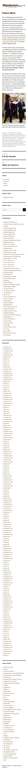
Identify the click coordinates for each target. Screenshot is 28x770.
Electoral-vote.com (9, 693)
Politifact (6, 723)
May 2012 (6, 635)
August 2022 (7, 405)
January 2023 (7, 395)
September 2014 (8, 582)
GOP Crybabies (8, 274)
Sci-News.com (8, 727)
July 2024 (6, 359)
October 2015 (7, 556)
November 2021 (8, 421)
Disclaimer (7, 179)
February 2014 (8, 597)
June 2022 (6, 409)
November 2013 (8, 603)
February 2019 (8, 476)
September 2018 (8, 486)
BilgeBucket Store (9, 197)
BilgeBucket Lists (8, 242)
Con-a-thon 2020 (9, 264)
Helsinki (4, 143)
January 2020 (7, 453)
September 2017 (8, 510)
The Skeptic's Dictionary (11, 750)
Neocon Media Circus (10, 296)
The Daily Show (8, 744)
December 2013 (8, 601)
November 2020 (8, 433)
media (8, 143)
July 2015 (6, 562)
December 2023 (8, 373)
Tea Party (4, 146)
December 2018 (8, 480)
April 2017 (6, 520)
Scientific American (9, 731)
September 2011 (8, 651)
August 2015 (7, 560)
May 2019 (6, 470)
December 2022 (8, 397)
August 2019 (7, 464)
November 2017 (8, 506)
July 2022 (6, 407)
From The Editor (8, 272)
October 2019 (7, 459)
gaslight (21, 141)
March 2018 (7, 498)
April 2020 (6, 447)
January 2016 (7, 550)
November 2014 (8, 578)
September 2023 (8, 379)
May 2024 (6, 363)
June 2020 (6, 443)
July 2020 (6, 441)
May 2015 (6, 566)
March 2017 (7, 522)
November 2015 (8, 554)
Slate (5, 733)
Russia (23, 144)
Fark (5, 697)
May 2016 (6, 542)
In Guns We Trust (8, 288)
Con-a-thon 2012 (9, 260)
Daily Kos (6, 689)
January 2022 (7, 417)
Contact (6, 185)
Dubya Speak (7, 691)
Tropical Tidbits (8, 756)
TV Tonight (7, 325)
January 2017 (7, 526)
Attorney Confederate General (12, 240)
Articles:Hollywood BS (10, 230)
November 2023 (8, 375)
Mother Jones (7, 719)
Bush (3, 140)
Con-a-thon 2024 (9, 266)
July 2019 (6, 466)
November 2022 (8, 399)
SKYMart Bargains (9, 313)
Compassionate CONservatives (16, 134)
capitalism (7, 140)
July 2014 (6, 586)
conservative (18, 140)
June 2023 (6, 385)
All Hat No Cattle (8, 667)
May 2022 (6, 411)
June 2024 (6, 361)
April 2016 (6, 544)
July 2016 (6, 538)
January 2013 (7, 619)
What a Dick (7, 331)
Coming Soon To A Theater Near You (14, 254)
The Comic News (8, 741)
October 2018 (7, 484)
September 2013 (8, 607)
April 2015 (6, 568)
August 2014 (7, 584)
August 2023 (7, 381)
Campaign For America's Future (13, 679)
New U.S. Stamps (8, 298)
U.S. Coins (6, 329)
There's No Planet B (9, 319)
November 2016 (8, 530)
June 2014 (6, 589)
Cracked (6, 685)
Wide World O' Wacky (10, 333)
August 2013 (7, 609)
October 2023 (7, 377)
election (17, 141)
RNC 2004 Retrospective (10, 306)
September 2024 (8, 355)
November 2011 (8, 647)
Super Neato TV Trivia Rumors (12, 315)
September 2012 (8, 627)
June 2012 (6, 633)
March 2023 (7, 391)
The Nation (7, 746)
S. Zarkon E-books (9, 725)
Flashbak (6, 699)
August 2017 (7, 512)
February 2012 (8, 641)
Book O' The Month (9, 244)
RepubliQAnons (8, 304)
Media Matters (8, 717)
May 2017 (6, 518)
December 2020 (8, 431)
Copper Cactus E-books (10, 681)
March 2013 (7, 617)
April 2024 (6, 365)
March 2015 (7, 570)
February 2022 (8, 415)
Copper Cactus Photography (11, 683)
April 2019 (6, 472)
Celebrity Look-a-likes (10, 250)
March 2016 (7, 546)
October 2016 (7, 532)
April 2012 (6, 637)
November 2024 (8, 351)
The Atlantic (7, 739)
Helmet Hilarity (8, 282)
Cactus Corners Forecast (10, 246)
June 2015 (6, 564)
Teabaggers (9, 146)
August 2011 (7, 653)
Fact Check (7, 695)
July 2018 (6, 490)
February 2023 (8, 393)
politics (21, 143)
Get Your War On (8, 705)
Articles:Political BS (9, 232)
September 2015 (8, 558)
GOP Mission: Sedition (10, 276)
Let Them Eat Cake (16, 137)
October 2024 (7, 353)
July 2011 (6, 655)
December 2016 (8, 528)
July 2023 (6, 383)
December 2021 (8, 419)
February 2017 (8, 524)
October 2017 (7, 508)
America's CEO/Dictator (10, 222)
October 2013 (7, 605)
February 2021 (8, 427)
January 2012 (7, 643)
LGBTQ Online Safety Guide (11, 713)
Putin (14, 144)
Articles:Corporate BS (10, 228)
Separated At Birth (9, 309)
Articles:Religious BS (9, 234)
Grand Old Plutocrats (20, 135)
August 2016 (7, 536)
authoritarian (20, 138)
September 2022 (8, 403)
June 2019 (6, 468)
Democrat (4, 141)
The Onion (7, 748)
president (4, 144)
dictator (9, 141)
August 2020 (7, 439)
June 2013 (6, 613)
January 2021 (7, 429)
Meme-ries (7, 294)
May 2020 (6, 445)
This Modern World (9, 752)
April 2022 (6, 413)
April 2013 (6, 615)
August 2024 (7, 357)
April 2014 (6, 593)
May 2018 (6, 494)
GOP (24, 141)
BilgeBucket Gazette (6, 765)
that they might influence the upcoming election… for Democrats (13, 55)
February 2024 (8, 369)
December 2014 (8, 576)
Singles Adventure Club (10, 311)
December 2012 (8, 621)
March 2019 (7, 474)
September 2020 (8, 437)
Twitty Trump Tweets (10, 327)
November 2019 (8, 457)
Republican (19, 144)
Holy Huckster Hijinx (7, 137)
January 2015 (7, 574)
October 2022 (7, 401)
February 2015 (8, 572)
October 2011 (7, 649)
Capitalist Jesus (8, 248)
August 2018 (7, 488)
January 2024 (7, 371)
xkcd (5, 760)
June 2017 (6, 516)
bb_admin (4, 132)
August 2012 (7, 629)
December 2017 (8, 504)
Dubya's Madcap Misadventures (13, 270)
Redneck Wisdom (8, 302)
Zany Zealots (7, 335)
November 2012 (8, 623)
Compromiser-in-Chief (10, 258)
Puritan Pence (7, 300)
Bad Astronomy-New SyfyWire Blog (14, 673)
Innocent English (8, 707)
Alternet (6, 669)
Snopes (6, 735)
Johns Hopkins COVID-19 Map (12, 709)
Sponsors (6, 181)
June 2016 (6, 540)
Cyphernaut (7, 687)
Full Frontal (7, 703)
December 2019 (8, 455)
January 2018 (7, 502)
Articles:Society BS (9, 236)
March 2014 (7, 595)
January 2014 (7, 599)
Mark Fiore (7, 715)
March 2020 (7, 449)
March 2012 (7, 639)
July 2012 (6, 631)
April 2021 (6, 423)
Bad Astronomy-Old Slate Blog (12, 675)
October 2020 (7, 435)
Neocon (12, 143)
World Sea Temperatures (11, 758)
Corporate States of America (8, 135)
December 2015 (8, 552)
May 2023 (6, 387)
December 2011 (8, 645)
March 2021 (7, 425)
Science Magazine (9, 729)
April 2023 (6, 389)
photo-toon (16, 143)
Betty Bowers (7, 677)
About (5, 183)
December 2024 (8, 349)
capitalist (12, 140)
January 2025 (7, 347)
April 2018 (6, 496)
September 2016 (8, 534)
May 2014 (6, 591)
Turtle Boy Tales (8, 323)
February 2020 (8, 451)
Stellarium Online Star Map (11, 737)
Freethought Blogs (9, 701)
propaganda (10, 144)
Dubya (13, 141)
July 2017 (6, 514)
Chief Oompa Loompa (10, 252)
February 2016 (8, 548)
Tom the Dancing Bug (10, 754)
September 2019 (8, 462)
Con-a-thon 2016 (9, 262)
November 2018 (8, 482)
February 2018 (8, 500)
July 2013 (6, 611)
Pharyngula (7, 721)
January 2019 (7, 478)
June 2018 (6, 492)
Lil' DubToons (8, 292)
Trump (14, 146)
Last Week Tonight (9, 711)
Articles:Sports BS (9, 238)
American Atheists (9, 671)
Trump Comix (7, 321)
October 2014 (7, 580)
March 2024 (7, 367)
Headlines (6, 280)
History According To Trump (12, 284)
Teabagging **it (12, 138)
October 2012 (7, 625)
